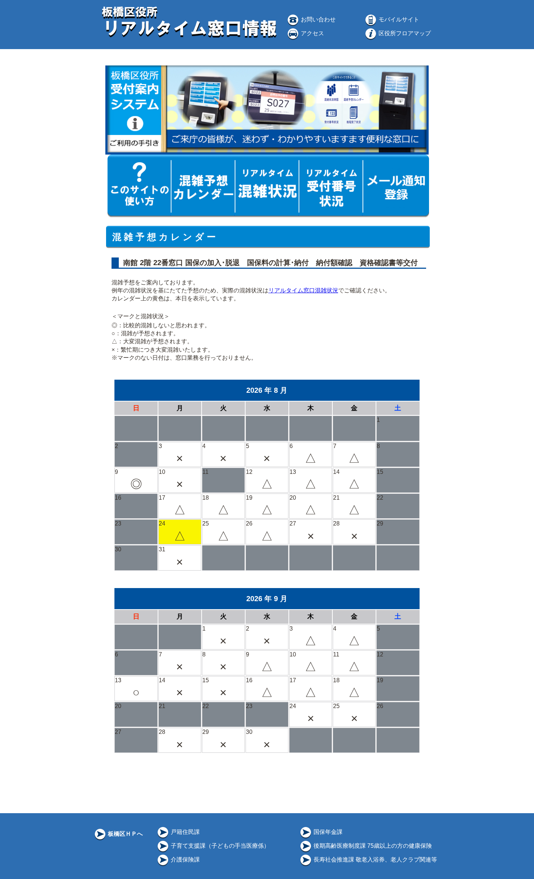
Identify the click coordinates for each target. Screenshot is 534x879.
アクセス (311, 33)
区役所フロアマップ (404, 33)
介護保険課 (184, 859)
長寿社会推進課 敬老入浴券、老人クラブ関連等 (374, 859)
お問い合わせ (317, 19)
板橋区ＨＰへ (124, 834)
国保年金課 (327, 832)
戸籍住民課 (184, 832)
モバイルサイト (398, 19)
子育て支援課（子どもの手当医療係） (219, 846)
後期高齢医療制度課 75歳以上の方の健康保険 (372, 846)
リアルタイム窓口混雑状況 (303, 290)
